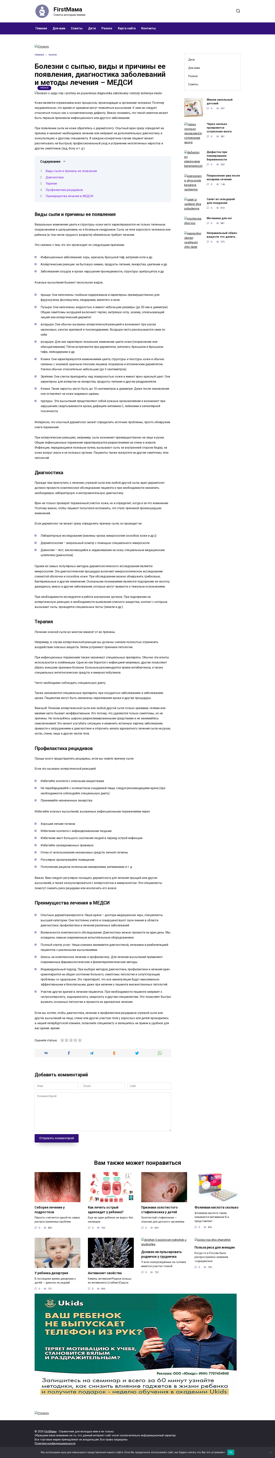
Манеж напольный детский (220, 101)
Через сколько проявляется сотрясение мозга (219, 127)
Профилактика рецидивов (64, 190)
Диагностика (55, 177)
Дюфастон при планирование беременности (217, 156)
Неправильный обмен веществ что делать (222, 234)
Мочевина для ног (219, 218)
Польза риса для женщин (215, 1247)
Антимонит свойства (105, 1273)
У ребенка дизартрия (51, 1273)
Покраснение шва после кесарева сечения (223, 177)
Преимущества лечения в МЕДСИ (69, 196)
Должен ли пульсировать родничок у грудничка (161, 1254)
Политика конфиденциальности (55, 1443)
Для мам (59, 28)
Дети (92, 28)
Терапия (51, 183)
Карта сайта (127, 28)
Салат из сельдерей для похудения (221, 201)
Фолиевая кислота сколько (217, 1207)
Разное (106, 28)
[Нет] (270, 1452)
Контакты (148, 28)
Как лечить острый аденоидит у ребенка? (105, 1210)
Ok (231, 1452)
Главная (41, 28)
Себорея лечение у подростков (50, 1210)
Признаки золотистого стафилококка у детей (159, 1210)
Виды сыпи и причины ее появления (71, 171)
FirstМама (68, 9)
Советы (76, 28)
